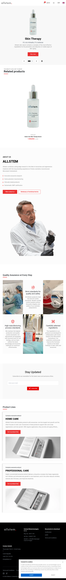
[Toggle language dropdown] (63, 3)
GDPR (46, 535)
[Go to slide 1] (28, 61)
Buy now (33, 53)
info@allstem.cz (7, 559)
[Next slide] (36, 61)
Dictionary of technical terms (29, 192)
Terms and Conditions (51, 538)
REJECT (53, 575)
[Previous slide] (24, 61)
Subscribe (34, 388)
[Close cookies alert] (63, 562)
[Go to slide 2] (31, 61)
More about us (10, 192)
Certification (48, 532)
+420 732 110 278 (7, 556)
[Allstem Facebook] (7, 573)
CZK (58, 3)
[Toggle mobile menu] (54, 3)
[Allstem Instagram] (3, 573)
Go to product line (13, 432)
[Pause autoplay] (42, 61)
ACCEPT (31, 575)
